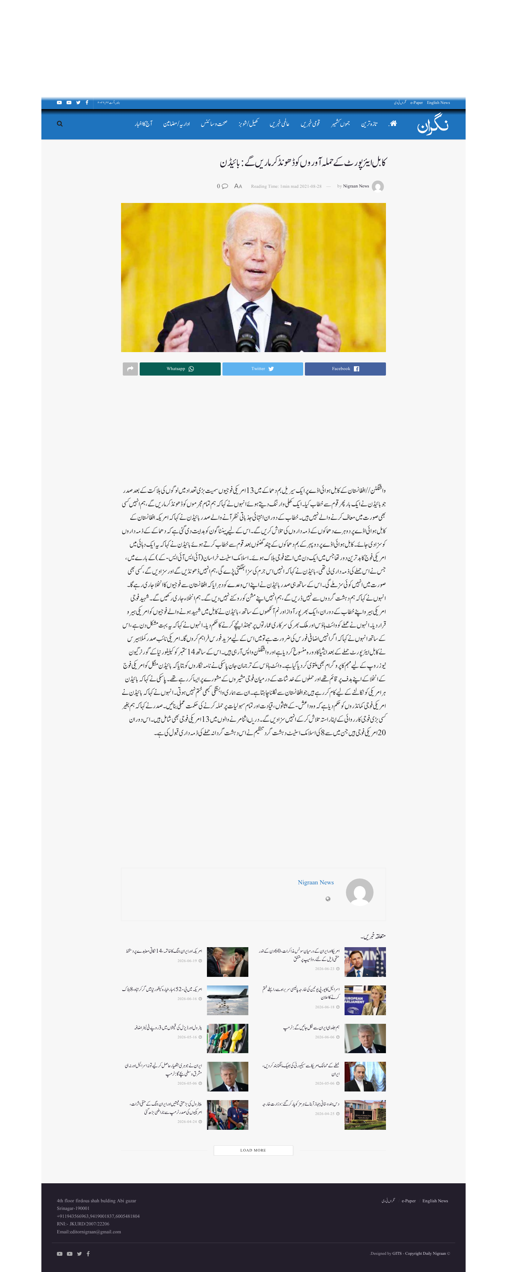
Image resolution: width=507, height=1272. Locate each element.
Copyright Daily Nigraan (425, 1253)
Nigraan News (356, 186)
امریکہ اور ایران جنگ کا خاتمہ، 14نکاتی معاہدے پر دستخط (164, 951)
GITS (397, 1253)
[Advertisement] (300, 48)
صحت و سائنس (214, 124)
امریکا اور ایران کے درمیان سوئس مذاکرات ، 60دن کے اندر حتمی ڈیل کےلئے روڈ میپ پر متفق (299, 955)
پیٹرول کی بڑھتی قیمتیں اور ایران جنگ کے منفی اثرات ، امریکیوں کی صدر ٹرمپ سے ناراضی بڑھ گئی (166, 1108)
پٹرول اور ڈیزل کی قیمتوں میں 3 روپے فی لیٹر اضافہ (168, 1028)
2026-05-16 (188, 1037)
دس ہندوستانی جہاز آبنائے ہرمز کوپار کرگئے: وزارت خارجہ (300, 1104)
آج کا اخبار (143, 124)
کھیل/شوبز (249, 124)
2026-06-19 (188, 961)
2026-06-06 (325, 1037)
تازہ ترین (369, 124)
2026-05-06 (325, 1083)
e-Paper (416, 103)
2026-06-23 (325, 969)
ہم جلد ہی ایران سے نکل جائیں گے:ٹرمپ (311, 1028)
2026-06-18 (325, 1007)
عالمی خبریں (280, 124)
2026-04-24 (188, 1122)
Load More (253, 1150)
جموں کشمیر (340, 124)
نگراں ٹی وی (400, 103)
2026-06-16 (188, 999)
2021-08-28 (311, 186)
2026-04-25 (325, 1114)
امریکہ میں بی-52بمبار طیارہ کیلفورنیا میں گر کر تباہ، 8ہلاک (162, 989)
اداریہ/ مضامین (176, 124)
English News (438, 103)
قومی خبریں (310, 124)
